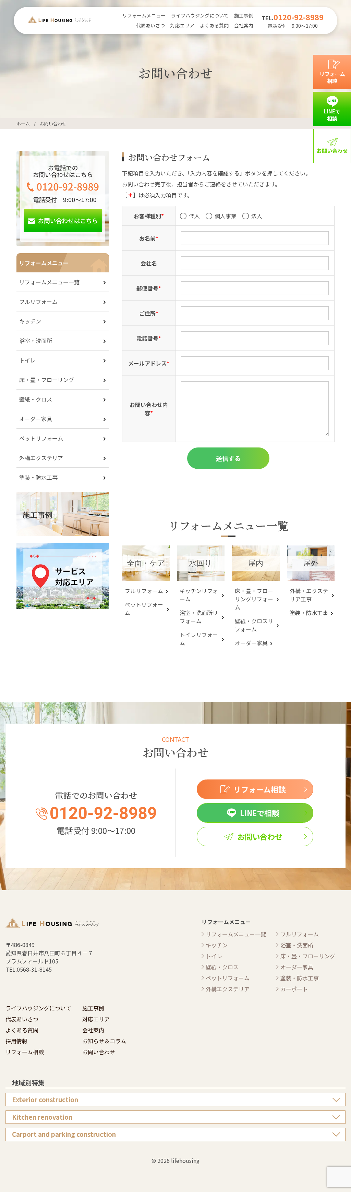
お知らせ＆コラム (104, 1041)
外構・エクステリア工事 (309, 595)
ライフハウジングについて (200, 15)
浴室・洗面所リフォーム (199, 617)
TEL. (293, 18)
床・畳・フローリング (46, 380)
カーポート (294, 989)
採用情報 (16, 1041)
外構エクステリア (41, 458)
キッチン (30, 321)
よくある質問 (214, 25)
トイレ (27, 360)
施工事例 (243, 15)
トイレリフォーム (199, 638)
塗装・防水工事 (309, 613)
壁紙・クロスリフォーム (254, 625)
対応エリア (182, 25)
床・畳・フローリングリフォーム (254, 599)
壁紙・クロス (35, 399)
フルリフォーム (144, 591)
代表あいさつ (150, 25)
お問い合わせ (98, 1052)
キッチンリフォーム (199, 595)
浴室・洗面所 (35, 340)
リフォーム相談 (24, 1052)
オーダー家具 (251, 643)
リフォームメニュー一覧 (49, 282)
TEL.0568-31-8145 (28, 969)
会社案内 (243, 25)
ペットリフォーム (144, 608)
